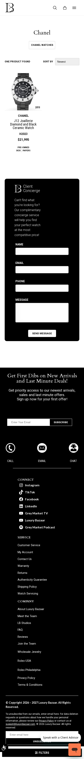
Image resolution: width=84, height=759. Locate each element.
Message (21, 299)
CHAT (73, 461)
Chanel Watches (42, 45)
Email (19, 262)
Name (19, 244)
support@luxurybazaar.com (20, 724)
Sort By (48, 61)
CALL (10, 461)
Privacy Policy (46, 720)
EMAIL (42, 461)
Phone (20, 281)
